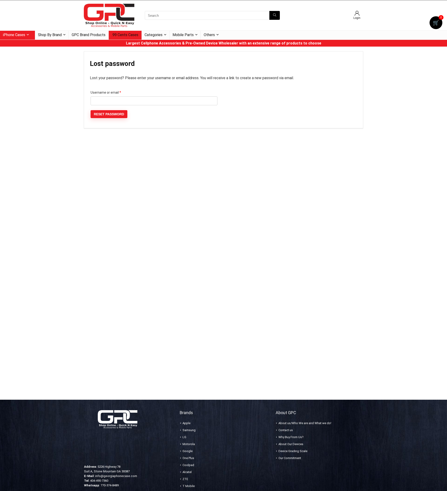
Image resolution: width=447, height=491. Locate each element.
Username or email (112, 92)
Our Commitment (289, 458)
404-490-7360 (99, 480)
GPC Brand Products (88, 35)
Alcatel (187, 472)
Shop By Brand (50, 35)
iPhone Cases (14, 35)
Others (209, 35)
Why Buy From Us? (291, 437)
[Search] (274, 15)
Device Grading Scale (292, 451)
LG (184, 437)
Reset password (109, 114)
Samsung (189, 430)
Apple (186, 423)
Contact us (285, 430)
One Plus (188, 458)
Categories (154, 35)
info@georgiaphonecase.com (116, 476)
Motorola (189, 444)
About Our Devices (290, 444)
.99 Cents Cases (125, 35)
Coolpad (188, 465)
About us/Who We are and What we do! (304, 423)
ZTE (185, 479)
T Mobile (189, 486)
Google (188, 451)
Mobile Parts (183, 35)
